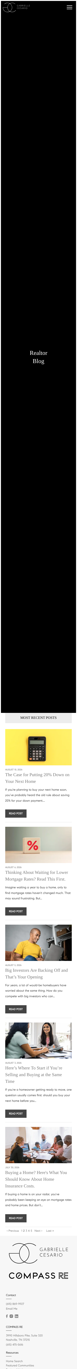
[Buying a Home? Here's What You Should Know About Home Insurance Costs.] (38, 1145)
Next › (38, 1231)
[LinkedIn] (16, 1316)
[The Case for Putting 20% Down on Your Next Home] (38, 747)
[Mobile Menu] (69, 7)
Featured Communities (20, 1365)
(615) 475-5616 (14, 1344)
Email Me (11, 1309)
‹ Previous (13, 1231)
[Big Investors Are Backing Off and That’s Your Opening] (38, 943)
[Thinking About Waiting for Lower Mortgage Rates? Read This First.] (38, 845)
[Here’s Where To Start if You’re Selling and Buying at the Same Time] (38, 1041)
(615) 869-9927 (15, 1304)
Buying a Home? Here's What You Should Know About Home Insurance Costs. (36, 1179)
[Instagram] (11, 1316)
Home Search (14, 1361)
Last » (50, 1231)
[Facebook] (7, 1316)
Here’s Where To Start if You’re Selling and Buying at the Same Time (33, 1075)
